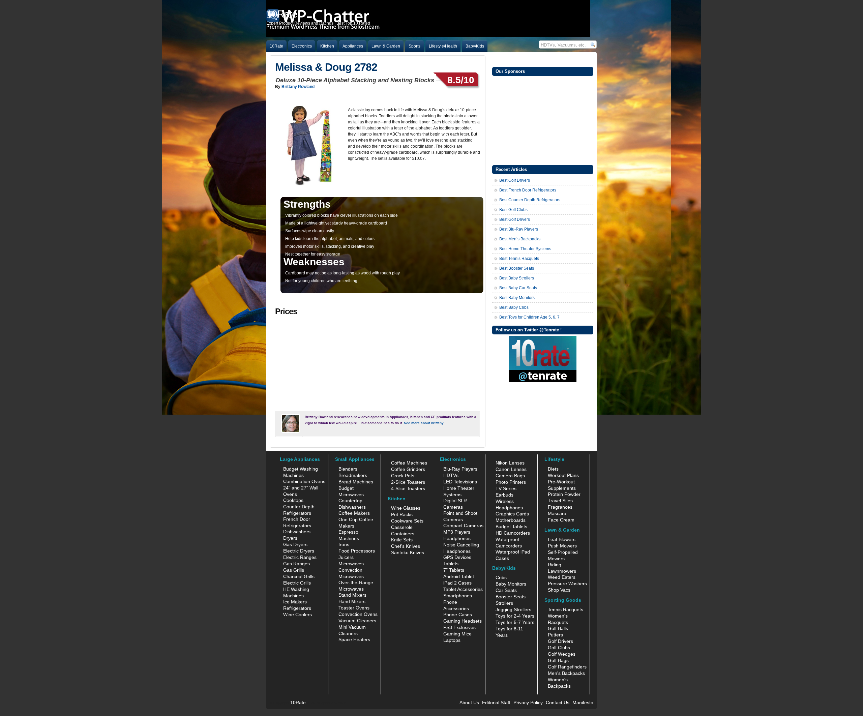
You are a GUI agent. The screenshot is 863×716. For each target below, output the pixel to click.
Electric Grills (297, 583)
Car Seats (506, 590)
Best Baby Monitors (517, 297)
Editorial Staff (496, 702)
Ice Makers (295, 601)
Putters (555, 634)
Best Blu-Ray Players (518, 229)
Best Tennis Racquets (519, 258)
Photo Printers (511, 482)
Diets (553, 469)
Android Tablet (458, 576)
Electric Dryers (298, 551)
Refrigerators (297, 608)
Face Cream (561, 520)
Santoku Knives (407, 552)
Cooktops (293, 500)
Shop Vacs (559, 590)
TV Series (506, 488)
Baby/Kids (475, 46)
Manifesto (582, 702)
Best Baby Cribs (514, 307)
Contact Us (557, 702)
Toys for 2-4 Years (515, 616)
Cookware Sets (407, 521)
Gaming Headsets (462, 621)
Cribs (501, 577)
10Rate (276, 46)
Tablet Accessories (463, 589)
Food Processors (356, 551)
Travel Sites (560, 500)
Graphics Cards (512, 513)
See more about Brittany (424, 423)
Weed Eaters (561, 577)
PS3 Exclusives (459, 627)
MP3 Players (456, 532)
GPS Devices (457, 557)
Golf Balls (558, 628)
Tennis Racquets (565, 609)
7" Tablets (453, 570)
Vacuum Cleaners (357, 620)
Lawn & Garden (385, 46)
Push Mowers (562, 545)
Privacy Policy (528, 702)
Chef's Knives (405, 546)
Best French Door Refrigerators (527, 190)
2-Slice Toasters (408, 482)
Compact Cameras (463, 525)
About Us (469, 702)
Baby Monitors (511, 584)
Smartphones (457, 595)
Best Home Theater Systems (525, 248)
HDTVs (450, 475)
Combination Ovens (304, 481)
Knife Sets (402, 539)
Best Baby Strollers (516, 278)
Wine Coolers (297, 614)
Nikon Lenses (510, 463)
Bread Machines (355, 481)
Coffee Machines (409, 463)
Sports (414, 46)
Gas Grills (293, 570)
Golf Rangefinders (567, 666)
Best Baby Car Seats (518, 288)
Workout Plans (563, 475)
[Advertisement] (543, 120)
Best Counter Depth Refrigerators (529, 200)
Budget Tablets (511, 526)
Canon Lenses (511, 469)
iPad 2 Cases (457, 583)
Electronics (302, 46)
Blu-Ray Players (460, 469)
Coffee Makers (354, 513)
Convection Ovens (358, 614)
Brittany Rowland (298, 86)
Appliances (353, 46)
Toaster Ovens (353, 607)
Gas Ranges (296, 563)
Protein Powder (564, 494)
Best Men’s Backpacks (519, 239)
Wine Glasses (405, 508)
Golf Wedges (561, 654)
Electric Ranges (300, 557)
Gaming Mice (457, 633)
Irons (343, 544)
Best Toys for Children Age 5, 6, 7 (529, 317)
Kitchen (327, 46)
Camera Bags (510, 475)
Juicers (346, 557)
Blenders (347, 469)
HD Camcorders (513, 533)
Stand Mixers (352, 595)
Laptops (451, 640)
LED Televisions (460, 481)
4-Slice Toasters (408, 488)
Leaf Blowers (561, 539)
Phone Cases (457, 614)
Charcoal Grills (299, 576)
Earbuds (504, 495)
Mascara (557, 513)
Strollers (504, 603)
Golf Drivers (560, 641)
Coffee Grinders (408, 469)
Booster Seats (511, 596)
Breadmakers (352, 475)
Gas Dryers (295, 544)
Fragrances (560, 507)
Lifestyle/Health (443, 46)
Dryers (290, 538)
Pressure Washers (567, 583)
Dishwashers (296, 531)
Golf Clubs (559, 647)
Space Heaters (354, 639)
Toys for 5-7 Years (515, 622)
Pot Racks (402, 514)
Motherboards (511, 520)
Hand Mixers (351, 601)
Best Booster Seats (516, 268)
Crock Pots (402, 475)
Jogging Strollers (513, 609)
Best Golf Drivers (514, 180)
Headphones (457, 538)
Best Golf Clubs (513, 209)
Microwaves (351, 563)
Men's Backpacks (566, 673)
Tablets (450, 563)
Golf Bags (558, 660)
